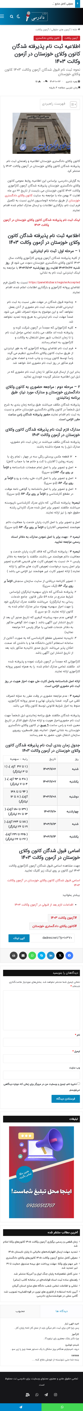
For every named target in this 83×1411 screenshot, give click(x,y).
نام (77, 1035)
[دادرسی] (35, 16)
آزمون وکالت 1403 (63, 918)
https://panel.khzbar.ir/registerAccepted (54, 283)
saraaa (75, 1355)
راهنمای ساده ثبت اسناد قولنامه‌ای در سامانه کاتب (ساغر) (45, 1280)
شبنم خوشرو (72, 1345)
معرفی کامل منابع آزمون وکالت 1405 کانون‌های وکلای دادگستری (39, 4)
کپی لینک (19, 938)
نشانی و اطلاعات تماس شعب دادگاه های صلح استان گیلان (45, 1286)
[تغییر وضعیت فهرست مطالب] (71, 104)
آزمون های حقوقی (60, 29)
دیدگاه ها (62, 1311)
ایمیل (76, 1051)
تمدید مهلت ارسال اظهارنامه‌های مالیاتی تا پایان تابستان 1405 (43, 1252)
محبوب (20, 1311)
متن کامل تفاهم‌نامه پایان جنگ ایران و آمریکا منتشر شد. (45, 1274)
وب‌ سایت (74, 1068)
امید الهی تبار (72, 1324)
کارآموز (75, 1334)
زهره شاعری (71, 81)
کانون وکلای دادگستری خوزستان (53, 926)
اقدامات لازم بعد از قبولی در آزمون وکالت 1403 (44, 905)
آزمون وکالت (42, 29)
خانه (75, 29)
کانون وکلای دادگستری (47, 38)
